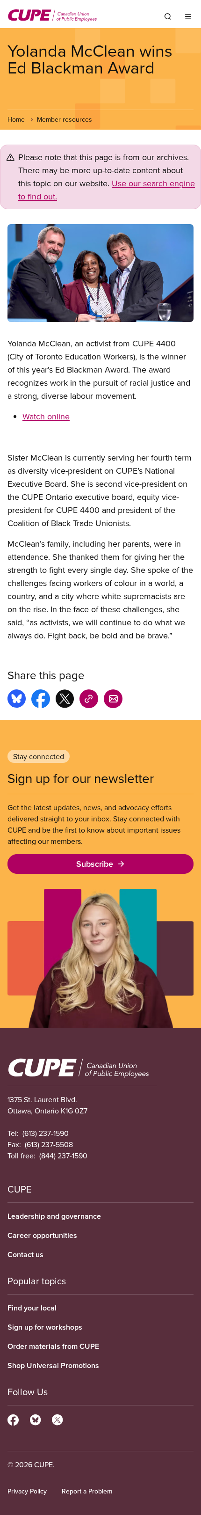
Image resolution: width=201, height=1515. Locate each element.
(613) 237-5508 (49, 1144)
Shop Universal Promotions (53, 1365)
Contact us (25, 1254)
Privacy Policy (27, 1491)
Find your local (32, 1308)
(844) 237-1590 (63, 1155)
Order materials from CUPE (53, 1346)
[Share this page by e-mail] (113, 700)
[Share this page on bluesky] (16, 700)
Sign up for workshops (44, 1327)
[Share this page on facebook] (40, 700)
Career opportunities (42, 1235)
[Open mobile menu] (188, 16)
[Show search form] (168, 16)
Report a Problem (87, 1491)
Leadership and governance (54, 1216)
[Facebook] (13, 1418)
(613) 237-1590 (45, 1133)
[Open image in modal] (100, 273)
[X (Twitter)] (57, 1418)
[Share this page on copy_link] (88, 700)
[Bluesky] (35, 1418)
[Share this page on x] (65, 700)
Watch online (46, 416)
